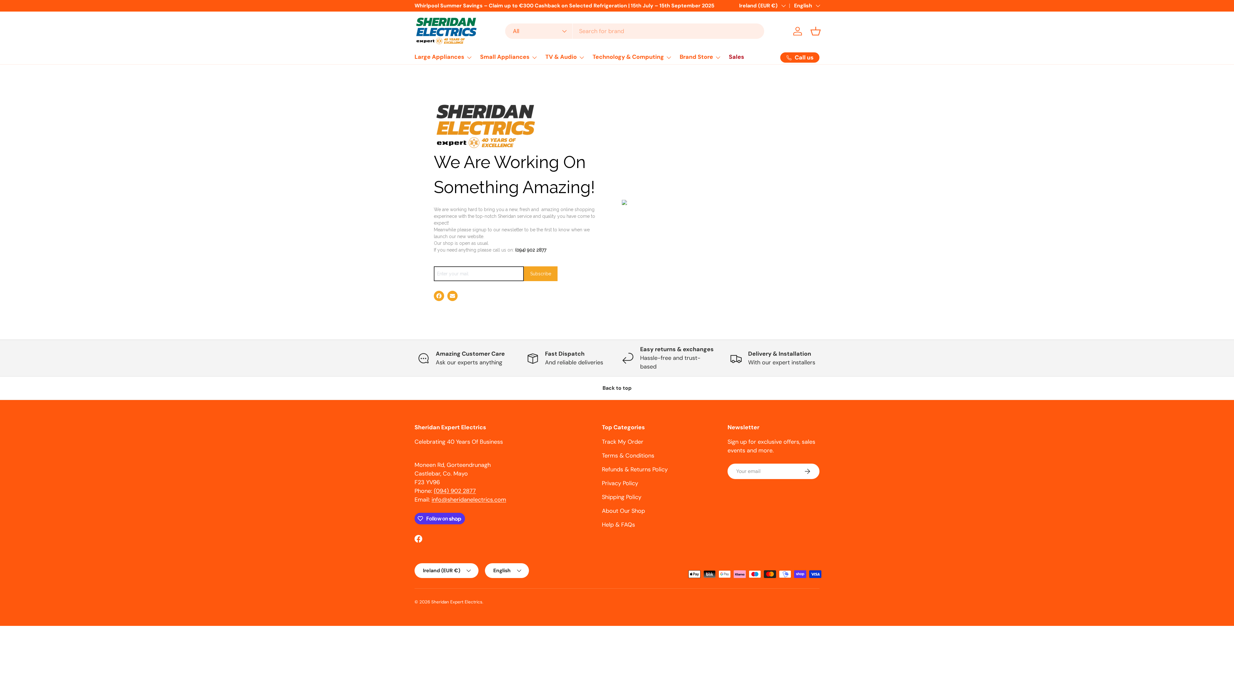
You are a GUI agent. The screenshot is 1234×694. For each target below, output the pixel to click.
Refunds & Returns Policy (635, 469)
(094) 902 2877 (530, 250)
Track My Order (622, 442)
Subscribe (540, 273)
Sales (736, 57)
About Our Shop (623, 511)
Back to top (617, 388)
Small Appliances (505, 57)
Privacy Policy (620, 483)
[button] (816, 31)
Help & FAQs (618, 525)
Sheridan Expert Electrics (456, 602)
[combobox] (634, 31)
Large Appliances (439, 57)
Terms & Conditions (628, 455)
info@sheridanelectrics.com (469, 499)
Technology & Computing (628, 57)
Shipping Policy (621, 497)
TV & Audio (561, 57)
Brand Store (696, 57)
